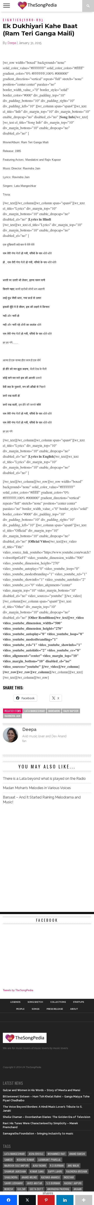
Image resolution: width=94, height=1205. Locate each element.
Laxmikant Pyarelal (49, 1159)
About (74, 1009)
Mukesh (8, 1189)
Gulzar (21, 1189)
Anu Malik (73, 1165)
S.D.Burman (53, 1183)
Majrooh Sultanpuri (16, 1165)
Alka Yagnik (39, 1165)
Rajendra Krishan (76, 1171)
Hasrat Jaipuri (73, 1183)
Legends (15, 1002)
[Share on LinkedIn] (64, 1200)
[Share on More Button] (83, 1200)
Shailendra (10, 1177)
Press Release (55, 1009)
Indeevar (69, 1177)
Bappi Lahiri (55, 1171)
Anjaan (78, 1189)
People (20, 1009)
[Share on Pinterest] (46, 1200)
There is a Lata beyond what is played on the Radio (44, 778)
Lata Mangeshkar (34, 711)
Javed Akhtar (34, 1183)
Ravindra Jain (12, 716)
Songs (35, 1009)
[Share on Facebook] (8, 1200)
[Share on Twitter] (27, 1200)
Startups (78, 1002)
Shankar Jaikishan (15, 1171)
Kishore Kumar (25, 1159)
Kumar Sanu (37, 1171)
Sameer (8, 1159)
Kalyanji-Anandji (50, 1177)
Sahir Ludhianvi (13, 1183)
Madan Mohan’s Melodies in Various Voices (37, 788)
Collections (58, 1002)
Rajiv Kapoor (70, 711)
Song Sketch (35, 1002)
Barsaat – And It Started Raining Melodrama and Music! (42, 799)
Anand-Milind (29, 1177)
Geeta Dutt (36, 1189)
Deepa (12, 43)
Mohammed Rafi (56, 1154)
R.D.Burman (57, 1165)
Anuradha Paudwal (58, 1189)
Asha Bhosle (36, 1154)
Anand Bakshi (77, 1154)
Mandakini (54, 711)
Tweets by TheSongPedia (18, 990)
